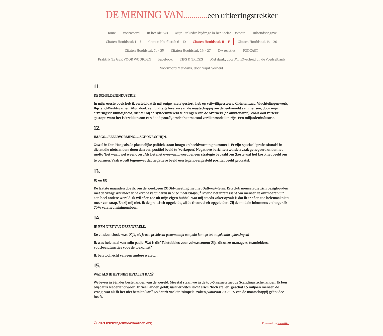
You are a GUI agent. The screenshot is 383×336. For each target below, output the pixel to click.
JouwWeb (283, 323)
